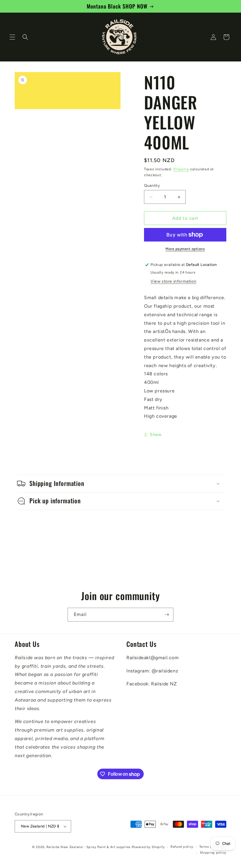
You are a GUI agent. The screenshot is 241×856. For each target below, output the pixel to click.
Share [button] (156, 434)
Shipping (181, 169)
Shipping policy (213, 853)
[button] (12, 37)
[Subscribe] (166, 615)
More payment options (185, 249)
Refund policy (181, 847)
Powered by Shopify (148, 847)
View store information (173, 281)
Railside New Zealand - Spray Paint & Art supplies (89, 847)
